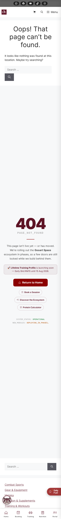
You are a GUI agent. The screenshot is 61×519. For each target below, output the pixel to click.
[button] (42, 12)
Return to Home (32, 282)
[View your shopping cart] (35, 12)
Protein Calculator (32, 307)
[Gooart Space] (4, 12)
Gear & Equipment (16, 490)
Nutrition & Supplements (20, 500)
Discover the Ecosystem (32, 300)
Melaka (9, 495)
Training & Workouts (17, 506)
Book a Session (32, 292)
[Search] (9, 77)
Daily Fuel (56, 491)
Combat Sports (14, 484)
